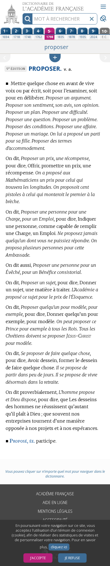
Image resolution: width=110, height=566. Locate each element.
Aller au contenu (21, 5)
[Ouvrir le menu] (103, 7)
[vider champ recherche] (91, 19)
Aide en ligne (55, 502)
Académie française (55, 493)
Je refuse (72, 558)
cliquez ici (59, 547)
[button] (55, 58)
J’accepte (38, 558)
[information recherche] (27, 19)
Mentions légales (55, 511)
